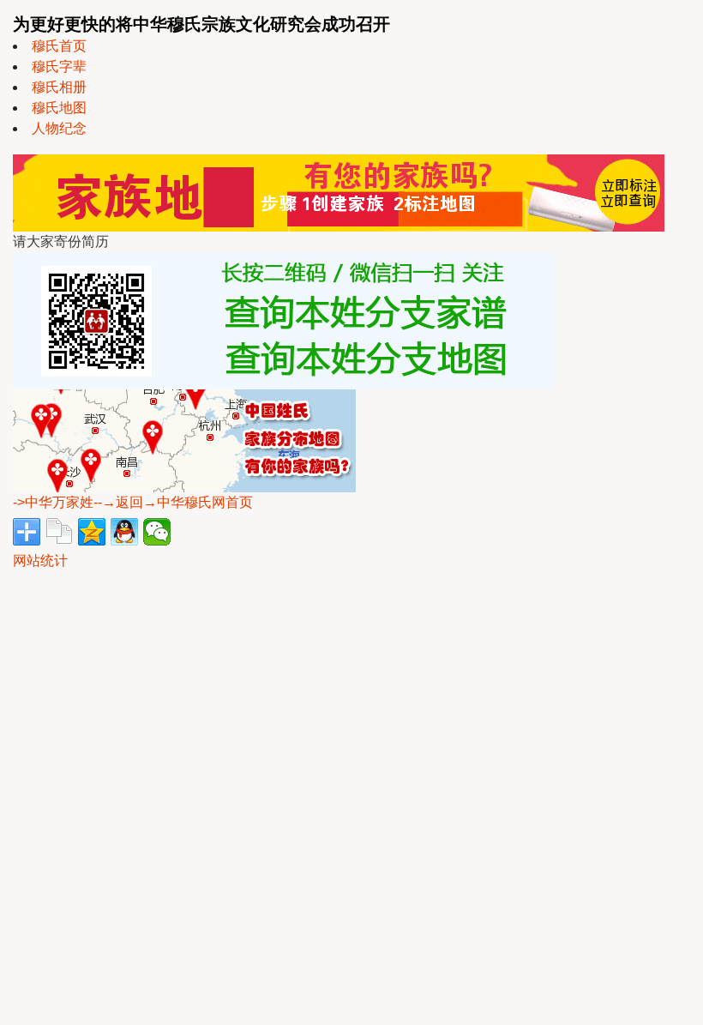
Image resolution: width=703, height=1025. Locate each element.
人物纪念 (59, 128)
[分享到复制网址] (59, 532)
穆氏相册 (59, 87)
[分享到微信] (157, 532)
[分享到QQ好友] (124, 532)
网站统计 (40, 560)
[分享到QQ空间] (91, 532)
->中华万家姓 (53, 502)
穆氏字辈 (59, 66)
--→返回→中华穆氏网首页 (173, 502)
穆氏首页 (59, 46)
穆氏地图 (59, 107)
